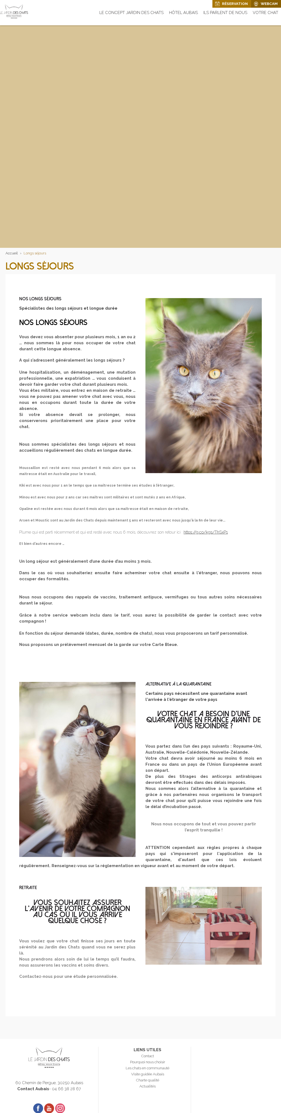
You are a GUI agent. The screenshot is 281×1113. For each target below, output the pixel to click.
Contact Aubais (33, 1088)
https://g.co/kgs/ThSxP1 (206, 532)
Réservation (235, 3)
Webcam (269, 3)
